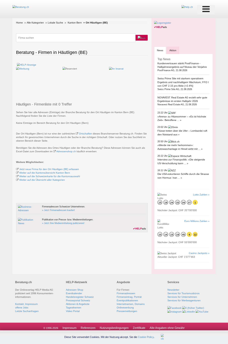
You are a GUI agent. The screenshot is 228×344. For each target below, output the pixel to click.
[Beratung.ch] (20, 6)
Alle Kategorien (35, 22)
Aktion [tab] (172, 50)
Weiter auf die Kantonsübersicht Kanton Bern (44, 172)
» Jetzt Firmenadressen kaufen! (58, 210)
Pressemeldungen (127, 311)
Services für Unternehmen (182, 296)
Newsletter (173, 289)
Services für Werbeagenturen (184, 300)
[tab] (160, 50)
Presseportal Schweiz (78, 300)
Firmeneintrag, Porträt (129, 296)
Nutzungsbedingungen (114, 327)
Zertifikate (139, 327)
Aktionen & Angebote (77, 304)
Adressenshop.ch (66, 151)
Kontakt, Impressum (26, 304)
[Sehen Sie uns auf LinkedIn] (188, 311)
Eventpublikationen (127, 300)
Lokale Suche (55, 22)
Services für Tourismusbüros (183, 293)
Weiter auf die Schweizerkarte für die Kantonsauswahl (49, 176)
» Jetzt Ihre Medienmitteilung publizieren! (63, 223)
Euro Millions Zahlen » (196, 221)
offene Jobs (21, 307)
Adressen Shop (74, 289)
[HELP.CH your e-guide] (187, 6)
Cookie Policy (146, 336)
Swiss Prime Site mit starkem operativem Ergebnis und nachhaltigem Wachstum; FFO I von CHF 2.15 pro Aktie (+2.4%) (183, 82)
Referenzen (88, 327)
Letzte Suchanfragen (27, 311)
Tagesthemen (73, 307)
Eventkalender (74, 293)
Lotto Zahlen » (201, 194)
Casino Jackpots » (199, 253)
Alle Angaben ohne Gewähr (167, 327)
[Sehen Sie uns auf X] (193, 307)
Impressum (69, 327)
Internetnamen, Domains (131, 304)
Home (19, 22)
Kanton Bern (75, 22)
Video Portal (73, 311)
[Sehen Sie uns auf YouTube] (202, 311)
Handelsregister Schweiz (80, 296)
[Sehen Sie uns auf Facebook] (174, 307)
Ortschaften (85, 133)
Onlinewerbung (125, 307)
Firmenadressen (126, 293)
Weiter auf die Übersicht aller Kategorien (42, 179)
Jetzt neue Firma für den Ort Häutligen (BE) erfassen (49, 169)
